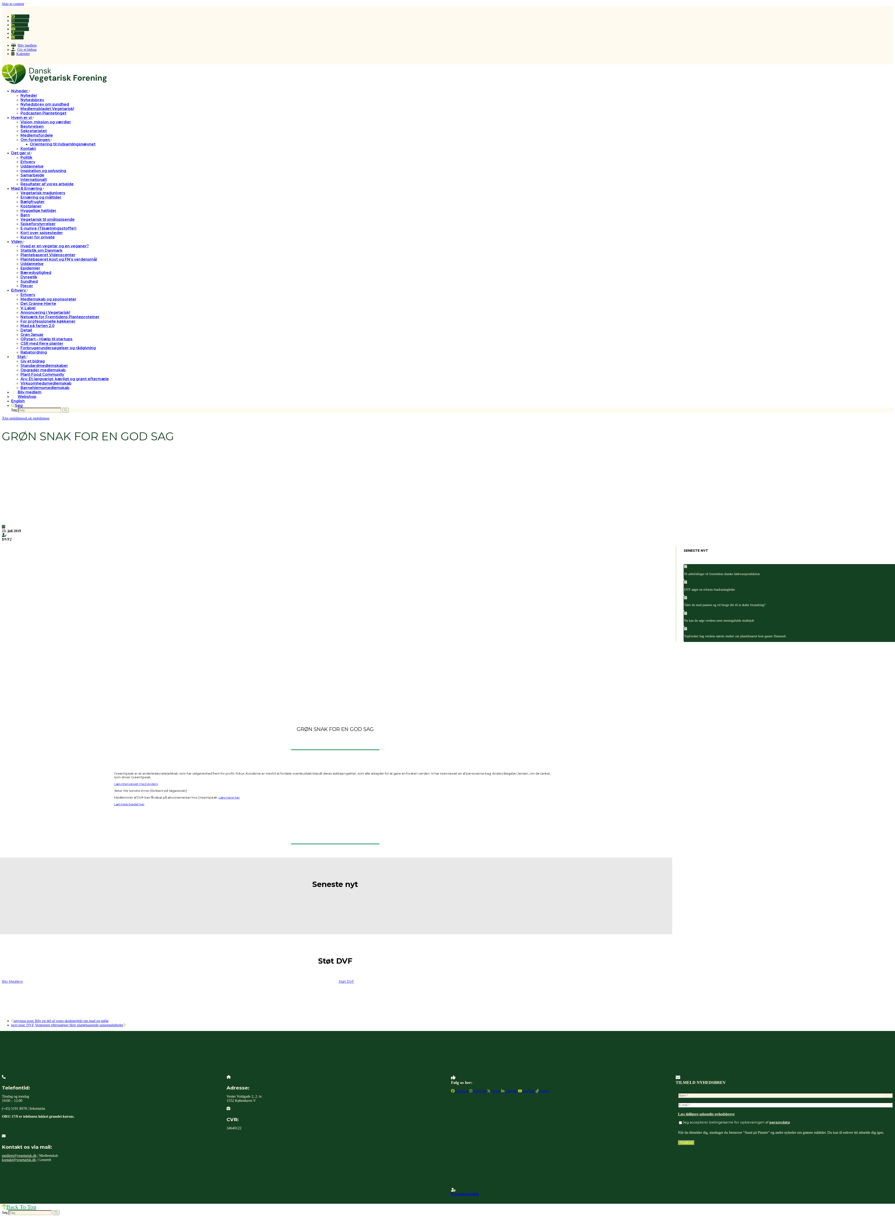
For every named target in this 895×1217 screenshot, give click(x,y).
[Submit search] (65, 410)
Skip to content (13, 4)
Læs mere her (229, 797)
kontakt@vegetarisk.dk (19, 1160)
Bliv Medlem (12, 981)
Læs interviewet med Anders (136, 784)
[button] (17, 405)
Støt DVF (346, 981)
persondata (779, 1122)
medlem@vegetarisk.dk (19, 1156)
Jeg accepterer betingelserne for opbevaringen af (736, 1122)
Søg (14, 410)
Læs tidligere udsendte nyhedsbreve (706, 1114)
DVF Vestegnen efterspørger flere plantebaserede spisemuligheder (67, 1025)
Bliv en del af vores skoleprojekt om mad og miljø (61, 1021)
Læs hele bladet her (129, 804)
